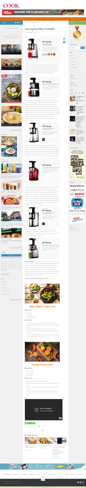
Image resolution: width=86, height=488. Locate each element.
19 (8, 265)
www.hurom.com (29, 269)
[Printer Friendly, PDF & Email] (30, 423)
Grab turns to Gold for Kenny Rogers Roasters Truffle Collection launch (11, 224)
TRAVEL (41, 19)
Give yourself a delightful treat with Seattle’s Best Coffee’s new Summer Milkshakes (11, 176)
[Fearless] (11, 102)
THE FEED (61, 19)
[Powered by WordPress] (6, 483)
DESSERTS (28, 19)
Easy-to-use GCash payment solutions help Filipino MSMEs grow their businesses (80, 140)
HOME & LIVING (48, 19)
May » (5, 269)
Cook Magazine (29, 32)
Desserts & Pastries (5, 191)
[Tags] (83, 92)
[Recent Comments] (79, 92)
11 (5, 263)
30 (20, 268)
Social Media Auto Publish (39, 487)
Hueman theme (17, 483)
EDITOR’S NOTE (5, 19)
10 (2, 263)
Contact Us (73, 61)
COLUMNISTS (13, 19)
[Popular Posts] (75, 92)
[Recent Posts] (72, 92)
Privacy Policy (74, 67)
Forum (72, 70)
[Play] (3, 125)
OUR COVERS (73, 19)
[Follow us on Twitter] (18, 22)
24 (2, 268)
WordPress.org (6, 294)
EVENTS (66, 19)
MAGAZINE (79, 19)
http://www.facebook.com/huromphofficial (41, 271)
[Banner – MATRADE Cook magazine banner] (43, 12)
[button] (11, 116)
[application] (11, 116)
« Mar (2, 269)
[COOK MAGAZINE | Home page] (11, 6)
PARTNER (55, 19)
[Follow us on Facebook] (16, 22)
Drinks (26, 22)
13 (11, 263)
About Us (73, 58)
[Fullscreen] (19, 125)
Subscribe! (73, 64)
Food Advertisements (13, 130)
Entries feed (5, 287)
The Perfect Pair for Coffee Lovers (9, 192)
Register (4, 281)
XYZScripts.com (49, 487)
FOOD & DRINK (21, 19)
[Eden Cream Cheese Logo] (77, 223)
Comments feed (6, 291)
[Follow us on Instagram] (20, 22)
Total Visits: (72, 229)
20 (11, 265)
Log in (4, 284)
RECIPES (34, 19)
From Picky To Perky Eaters (45, 446)
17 (2, 265)
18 (5, 265)
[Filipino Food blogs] (77, 40)
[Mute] (17, 125)
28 (14, 268)
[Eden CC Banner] (43, 469)
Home (72, 55)
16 (20, 263)
